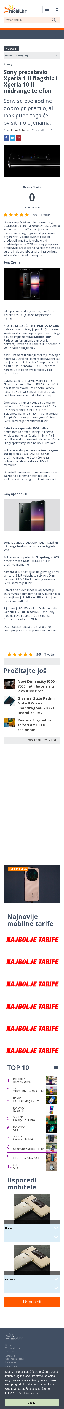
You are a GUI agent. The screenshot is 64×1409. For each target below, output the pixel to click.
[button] (58, 34)
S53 (15, 1167)
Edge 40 (19, 1109)
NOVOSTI (11, 48)
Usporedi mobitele (15, 1358)
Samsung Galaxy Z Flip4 (28, 1149)
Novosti (9, 1345)
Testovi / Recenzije (14, 1348)
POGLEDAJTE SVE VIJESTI (42, 740)
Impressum (11, 1366)
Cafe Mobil (10, 1355)
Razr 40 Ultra (22, 1081)
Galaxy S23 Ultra (24, 1119)
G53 (19, 1128)
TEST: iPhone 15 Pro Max (30, 1090)
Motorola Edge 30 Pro (27, 1158)
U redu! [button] (32, 1402)
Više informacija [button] (28, 1393)
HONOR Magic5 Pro (26, 1100)
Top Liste (10, 1351)
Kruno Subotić (20, 130)
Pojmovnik (10, 1362)
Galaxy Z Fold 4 (23, 1138)
